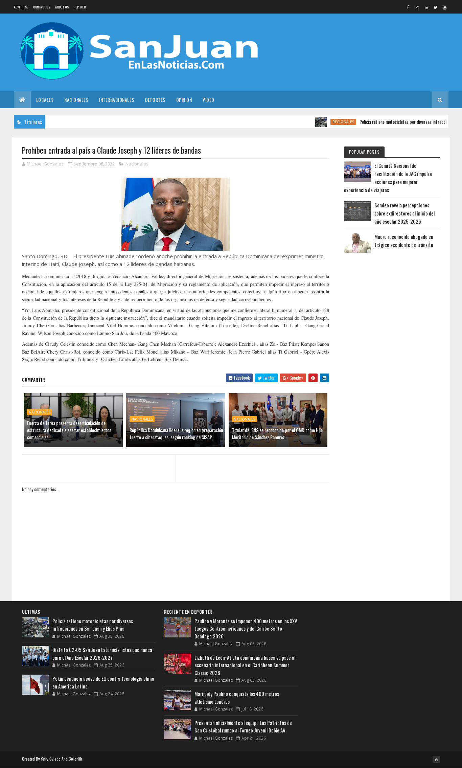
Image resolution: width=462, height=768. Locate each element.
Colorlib (75, 759)
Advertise (21, 6)
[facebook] (408, 7)
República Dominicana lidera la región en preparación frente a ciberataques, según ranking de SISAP (176, 433)
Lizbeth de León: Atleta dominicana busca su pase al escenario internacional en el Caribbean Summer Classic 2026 (244, 665)
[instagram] (417, 7)
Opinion (184, 99)
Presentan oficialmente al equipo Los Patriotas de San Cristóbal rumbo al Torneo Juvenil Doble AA (243, 726)
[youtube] (444, 7)
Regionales (330, 121)
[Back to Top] (436, 759)
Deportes (155, 99)
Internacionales (116, 99)
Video (208, 99)
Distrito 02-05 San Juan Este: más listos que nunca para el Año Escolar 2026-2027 (102, 653)
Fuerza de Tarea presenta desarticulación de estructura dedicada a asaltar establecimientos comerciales (69, 430)
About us (62, 6)
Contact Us (41, 6)
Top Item (80, 6)
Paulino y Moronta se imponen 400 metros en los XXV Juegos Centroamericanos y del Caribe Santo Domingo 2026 (245, 628)
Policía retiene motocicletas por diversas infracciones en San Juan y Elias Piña (92, 624)
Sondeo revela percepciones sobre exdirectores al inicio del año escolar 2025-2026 (404, 213)
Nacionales (76, 99)
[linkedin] (426, 7)
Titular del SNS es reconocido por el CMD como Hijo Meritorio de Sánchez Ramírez (277, 433)
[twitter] (435, 7)
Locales (45, 99)
